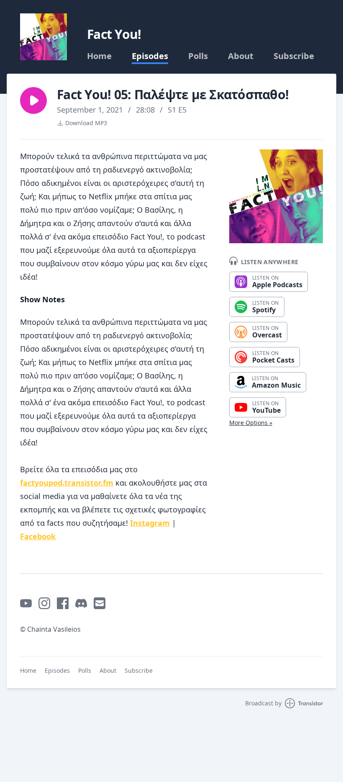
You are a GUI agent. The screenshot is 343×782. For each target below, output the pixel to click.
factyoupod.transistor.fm (66, 483)
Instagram (150, 523)
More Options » (250, 423)
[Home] (43, 36)
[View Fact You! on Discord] (81, 603)
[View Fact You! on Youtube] (26, 603)
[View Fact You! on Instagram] (44, 603)
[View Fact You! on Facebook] (63, 603)
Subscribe (294, 56)
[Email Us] (99, 603)
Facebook (38, 536)
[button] (33, 100)
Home (99, 56)
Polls (198, 56)
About (240, 56)
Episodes (150, 56)
